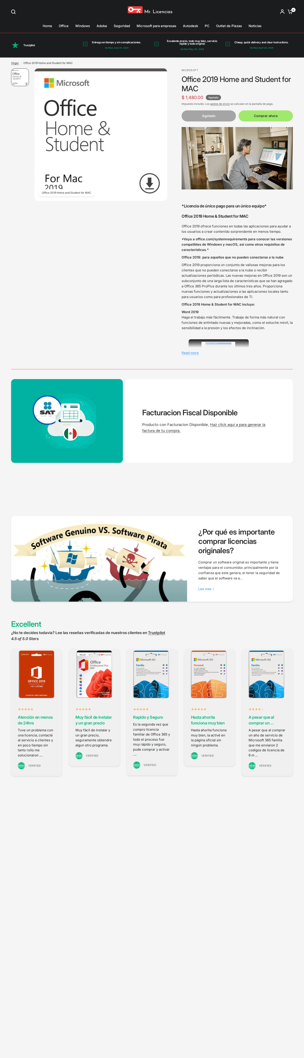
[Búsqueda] (14, 12)
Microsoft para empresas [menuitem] (156, 26)
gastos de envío (220, 103)
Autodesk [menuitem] (190, 26)
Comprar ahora (266, 116)
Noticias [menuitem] (255, 26)
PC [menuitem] (207, 26)
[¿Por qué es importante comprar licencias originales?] (99, 559)
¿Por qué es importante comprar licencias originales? (236, 541)
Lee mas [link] (204, 589)
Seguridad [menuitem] (122, 26)
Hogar (15, 63)
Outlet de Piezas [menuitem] (229, 26)
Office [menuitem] (64, 26)
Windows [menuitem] (82, 26)
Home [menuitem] (47, 26)
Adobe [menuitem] (102, 26)
